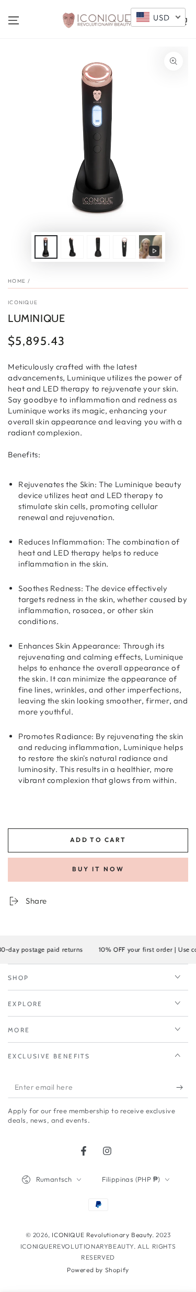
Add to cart (98, 840)
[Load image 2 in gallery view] (72, 247)
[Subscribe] (182, 1087)
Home (17, 281)
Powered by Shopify (98, 1270)
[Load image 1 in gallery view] (45, 247)
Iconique (23, 302)
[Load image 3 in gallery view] (98, 247)
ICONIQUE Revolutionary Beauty (102, 1235)
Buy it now (98, 869)
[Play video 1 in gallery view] (150, 247)
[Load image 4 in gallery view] (124, 247)
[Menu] (13, 20)
